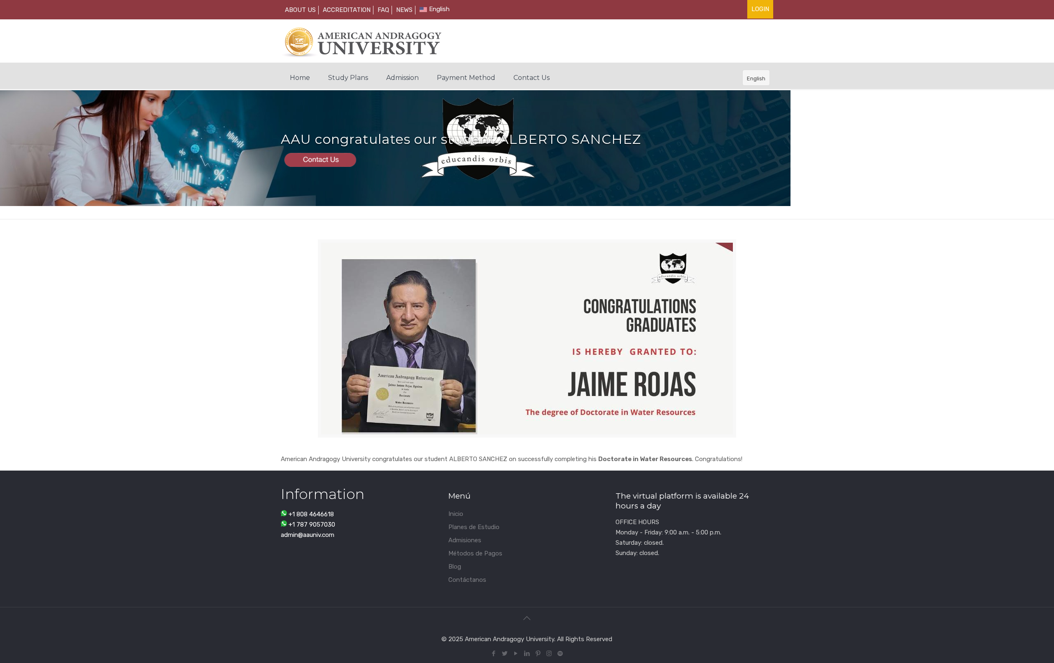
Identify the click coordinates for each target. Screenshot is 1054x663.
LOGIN (760, 9)
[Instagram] (549, 653)
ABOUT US (300, 10)
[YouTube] (515, 653)
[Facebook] (493, 653)
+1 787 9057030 (312, 524)
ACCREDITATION (347, 10)
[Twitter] (504, 653)
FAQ (383, 10)
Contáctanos (467, 579)
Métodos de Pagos (475, 553)
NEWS (404, 10)
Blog (454, 566)
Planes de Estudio (473, 527)
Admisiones (464, 540)
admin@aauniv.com (307, 535)
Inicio (455, 514)
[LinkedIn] (526, 653)
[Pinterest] (538, 653)
